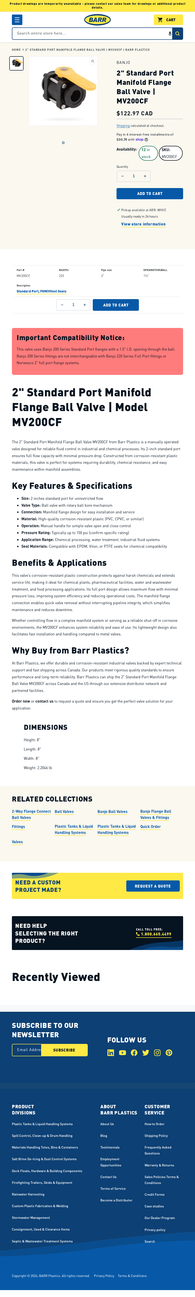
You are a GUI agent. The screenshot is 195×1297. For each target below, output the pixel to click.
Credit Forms (155, 1194)
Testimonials (110, 1147)
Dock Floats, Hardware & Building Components (47, 1171)
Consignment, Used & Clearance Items (41, 1229)
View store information (143, 223)
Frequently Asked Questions (158, 1150)
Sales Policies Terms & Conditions (162, 1179)
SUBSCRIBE (64, 1049)
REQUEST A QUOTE (153, 885)
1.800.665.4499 (156, 933)
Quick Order (150, 826)
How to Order (155, 1124)
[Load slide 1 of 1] (63, 142)
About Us (107, 1124)
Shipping (123, 125)
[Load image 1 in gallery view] (16, 63)
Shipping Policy (156, 1135)
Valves (17, 841)
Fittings (18, 826)
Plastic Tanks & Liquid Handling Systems (74, 829)
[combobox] (97, 33)
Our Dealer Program (160, 1217)
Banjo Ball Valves (112, 811)
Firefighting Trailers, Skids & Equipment (42, 1182)
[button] (17, 20)
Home (16, 49)
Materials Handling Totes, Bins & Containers (45, 1147)
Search (150, 1241)
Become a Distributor (116, 1200)
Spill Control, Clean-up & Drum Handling (42, 1135)
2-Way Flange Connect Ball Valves (31, 814)
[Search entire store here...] (177, 33)
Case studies (154, 1206)
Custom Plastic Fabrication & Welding (40, 1206)
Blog (103, 1135)
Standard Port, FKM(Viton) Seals (41, 291)
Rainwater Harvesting (28, 1194)
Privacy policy (155, 1229)
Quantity (122, 166)
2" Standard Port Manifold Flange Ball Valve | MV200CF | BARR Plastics (87, 49)
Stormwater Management (31, 1217)
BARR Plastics (49, 1275)
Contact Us (108, 1176)
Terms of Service (113, 1188)
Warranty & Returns (159, 1165)
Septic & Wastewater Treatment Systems (42, 1241)
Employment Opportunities (110, 1162)
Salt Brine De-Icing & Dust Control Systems (44, 1159)
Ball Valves (64, 811)
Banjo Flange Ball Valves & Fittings (155, 814)
